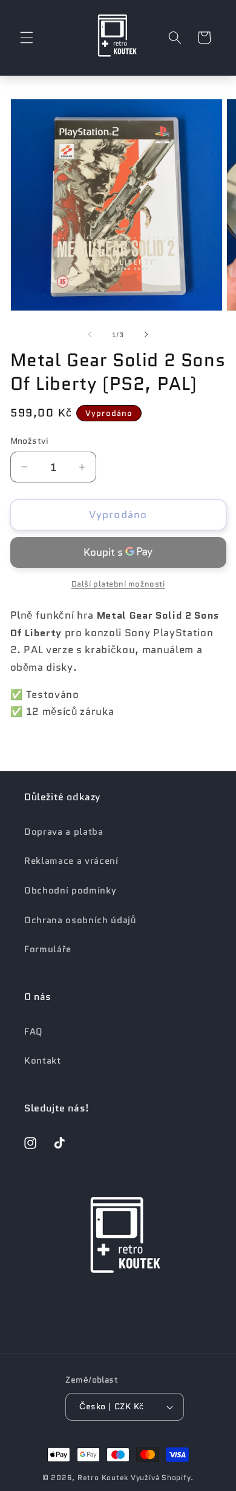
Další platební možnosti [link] (118, 584)
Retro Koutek (102, 1477)
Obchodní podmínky (70, 890)
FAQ (33, 1031)
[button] (26, 37)
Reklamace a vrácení (71, 860)
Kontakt (42, 1060)
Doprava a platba (63, 831)
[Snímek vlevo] (90, 334)
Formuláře (47, 949)
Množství (29, 441)
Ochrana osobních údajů (80, 920)
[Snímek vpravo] (146, 334)
